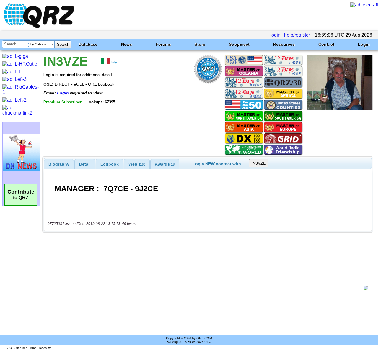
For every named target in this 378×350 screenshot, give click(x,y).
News (126, 44)
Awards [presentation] (165, 164)
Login (364, 44)
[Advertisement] (205, 288)
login (275, 34)
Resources (284, 44)
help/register (297, 34)
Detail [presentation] (85, 164)
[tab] (59, 164)
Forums (163, 44)
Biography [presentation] (58, 164)
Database (88, 44)
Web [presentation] (136, 164)
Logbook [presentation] (109, 164)
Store (200, 44)
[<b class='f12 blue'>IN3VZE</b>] (340, 108)
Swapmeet (239, 44)
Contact (326, 44)
